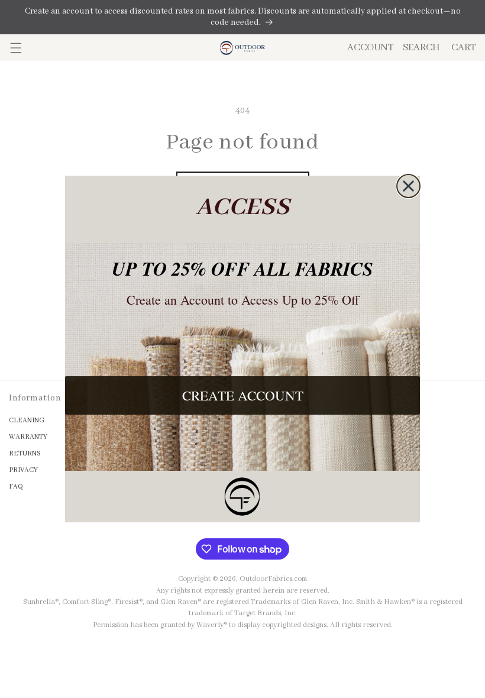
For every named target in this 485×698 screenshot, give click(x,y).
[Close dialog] (408, 186)
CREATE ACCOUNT (242, 395)
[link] (242, 496)
